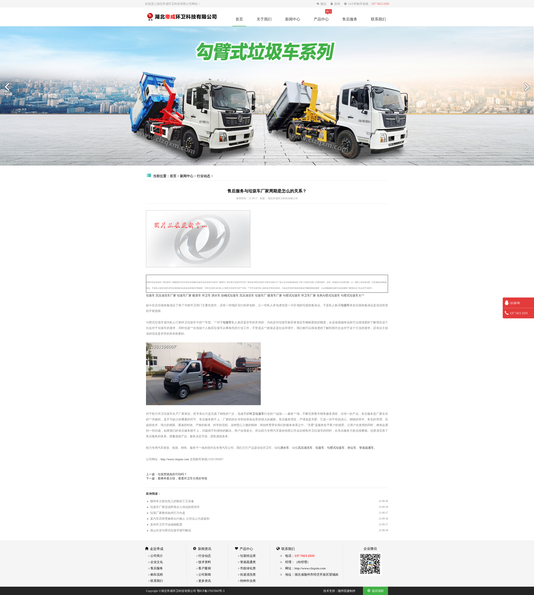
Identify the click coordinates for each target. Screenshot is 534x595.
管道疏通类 (248, 561)
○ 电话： (297, 555)
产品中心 (321, 19)
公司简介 (156, 555)
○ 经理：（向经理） (295, 561)
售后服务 (349, 19)
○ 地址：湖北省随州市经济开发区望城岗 (309, 574)
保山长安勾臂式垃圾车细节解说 (170, 530)
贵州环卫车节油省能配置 (166, 524)
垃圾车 (150, 295)
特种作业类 (248, 580)
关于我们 (264, 19)
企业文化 (156, 561)
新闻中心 (292, 19)
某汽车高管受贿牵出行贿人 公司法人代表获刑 (179, 518)
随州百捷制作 (346, 590)
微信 (321, 3)
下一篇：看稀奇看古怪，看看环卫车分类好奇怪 (176, 478)
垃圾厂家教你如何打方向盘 (167, 512)
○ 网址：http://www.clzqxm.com (303, 568)
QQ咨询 (515, 302)
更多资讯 (204, 580)
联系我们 (378, 19)
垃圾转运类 (248, 555)
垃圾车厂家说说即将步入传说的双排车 (175, 506)
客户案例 (204, 568)
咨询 (335, 3)
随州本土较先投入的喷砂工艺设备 (172, 501)
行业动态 (203, 176)
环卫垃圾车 (256, 413)
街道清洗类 (248, 574)
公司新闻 (204, 574)
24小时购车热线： (366, 3)
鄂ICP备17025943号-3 (210, 590)
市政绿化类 (248, 568)
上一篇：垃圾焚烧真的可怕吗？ (166, 474)
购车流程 (156, 574)
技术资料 (204, 561)
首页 (239, 19)
